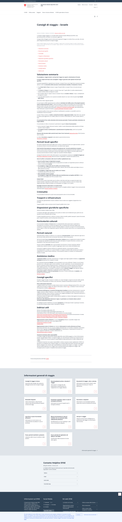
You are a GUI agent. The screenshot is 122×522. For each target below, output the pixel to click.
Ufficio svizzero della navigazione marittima (87, 509)
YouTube (54, 504)
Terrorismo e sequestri (42, 138)
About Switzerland (86, 505)
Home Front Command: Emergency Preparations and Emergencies (52, 314)
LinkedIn (47, 506)
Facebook (47, 502)
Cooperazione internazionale (69, 511)
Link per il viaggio (41, 274)
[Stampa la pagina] (95, 16)
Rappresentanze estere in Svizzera (44, 332)
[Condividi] (97, 16)
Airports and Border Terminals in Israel (63, 108)
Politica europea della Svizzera (88, 502)
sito (68, 286)
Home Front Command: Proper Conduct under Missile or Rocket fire (52, 316)
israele (47, 358)
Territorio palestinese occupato (45, 156)
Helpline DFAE (40, 324)
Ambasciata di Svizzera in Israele (44, 322)
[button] (95, 4)
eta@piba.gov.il (51, 288)
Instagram (47, 504)
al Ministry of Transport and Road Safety (65, 107)
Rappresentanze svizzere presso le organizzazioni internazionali (68, 507)
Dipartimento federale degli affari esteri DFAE (49, 5)
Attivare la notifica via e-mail (60, 33)
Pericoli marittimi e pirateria (51, 188)
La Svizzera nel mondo (68, 502)
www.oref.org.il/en (73, 133)
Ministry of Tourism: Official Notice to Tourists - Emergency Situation (52, 317)
